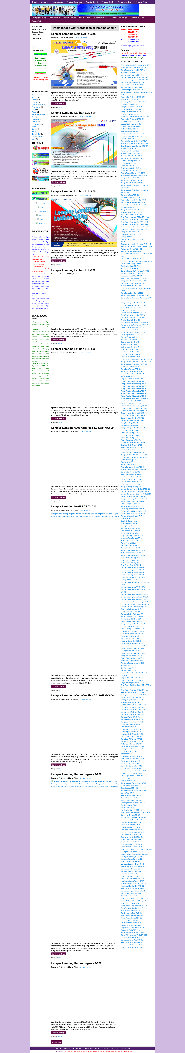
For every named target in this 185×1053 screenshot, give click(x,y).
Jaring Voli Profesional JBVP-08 (132, 183)
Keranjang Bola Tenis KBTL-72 (131, 212)
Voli (33, 139)
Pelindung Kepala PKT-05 (130, 335)
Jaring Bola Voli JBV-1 (128, 376)
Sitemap (97, 1048)
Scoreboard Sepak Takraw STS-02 (133, 891)
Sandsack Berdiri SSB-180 (130, 357)
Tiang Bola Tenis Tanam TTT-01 (132, 722)
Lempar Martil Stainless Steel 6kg (132, 707)
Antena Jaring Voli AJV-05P (130, 114)
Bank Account (88, 1048)
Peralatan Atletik (57, 2)
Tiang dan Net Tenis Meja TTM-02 (132, 746)
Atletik (60, 107)
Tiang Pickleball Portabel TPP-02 (132, 109)
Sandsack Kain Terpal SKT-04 (131, 447)
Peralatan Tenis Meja (137, 17)
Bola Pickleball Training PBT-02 (132, 136)
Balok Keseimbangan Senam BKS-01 (134, 790)
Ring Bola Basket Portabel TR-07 (132, 379)
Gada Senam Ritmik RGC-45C (132, 479)
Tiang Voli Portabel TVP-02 (130, 717)
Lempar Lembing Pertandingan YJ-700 (76, 963)
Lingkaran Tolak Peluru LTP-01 (131, 538)
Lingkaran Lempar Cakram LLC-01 (133, 683)
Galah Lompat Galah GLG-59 (131, 170)
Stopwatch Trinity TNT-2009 (130, 930)
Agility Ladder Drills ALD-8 (130, 636)
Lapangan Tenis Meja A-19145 (131, 857)
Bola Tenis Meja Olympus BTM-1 (132, 832)
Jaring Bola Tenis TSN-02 (130, 210)
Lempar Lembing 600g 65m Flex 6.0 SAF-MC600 (82, 427)
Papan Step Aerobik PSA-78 (131, 440)
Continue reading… (58, 103)
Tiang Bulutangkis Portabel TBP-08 (133, 428)
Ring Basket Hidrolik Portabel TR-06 (133, 200)
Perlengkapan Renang (39, 17)
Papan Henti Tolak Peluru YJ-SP (132, 680)
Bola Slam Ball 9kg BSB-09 (130, 349)
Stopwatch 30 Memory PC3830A (132, 928)
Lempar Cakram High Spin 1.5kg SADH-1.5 (136, 491)
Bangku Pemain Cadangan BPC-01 (133, 866)
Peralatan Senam (54, 17)
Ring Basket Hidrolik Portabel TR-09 (133, 205)
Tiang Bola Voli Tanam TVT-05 (131, 232)
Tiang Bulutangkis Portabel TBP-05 (133, 624)
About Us (58, 1048)
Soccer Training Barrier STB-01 (132, 910)
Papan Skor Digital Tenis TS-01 (132, 945)
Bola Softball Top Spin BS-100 (131, 847)
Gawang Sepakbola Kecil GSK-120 (133, 803)
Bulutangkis (36, 107)
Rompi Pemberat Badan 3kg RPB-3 (133, 381)
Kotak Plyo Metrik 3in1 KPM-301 (132, 153)
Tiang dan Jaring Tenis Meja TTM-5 (133, 614)
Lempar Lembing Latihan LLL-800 (73, 349)
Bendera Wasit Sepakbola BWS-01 (133, 756)
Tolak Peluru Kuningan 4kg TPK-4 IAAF (134, 224)
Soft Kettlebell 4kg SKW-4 (130, 347)
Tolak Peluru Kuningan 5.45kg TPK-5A (134, 690)
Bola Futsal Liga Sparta (129, 521)
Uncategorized (37, 136)
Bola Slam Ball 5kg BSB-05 (130, 433)
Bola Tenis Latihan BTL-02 (130, 268)
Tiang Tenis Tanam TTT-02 (130, 207)
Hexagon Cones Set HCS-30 (131, 641)
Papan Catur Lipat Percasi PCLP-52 (133, 278)
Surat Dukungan (77, 1048)
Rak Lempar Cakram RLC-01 (131, 732)
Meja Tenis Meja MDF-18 (129, 545)
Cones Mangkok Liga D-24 (130, 504)
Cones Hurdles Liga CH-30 (130, 815)
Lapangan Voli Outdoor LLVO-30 (132, 643)
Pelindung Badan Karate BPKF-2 (132, 509)
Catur (34, 109)
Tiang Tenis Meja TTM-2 (129, 423)
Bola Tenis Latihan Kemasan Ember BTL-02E (136, 261)
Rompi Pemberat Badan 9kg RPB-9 (133, 396)
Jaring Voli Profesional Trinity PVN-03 (134, 935)
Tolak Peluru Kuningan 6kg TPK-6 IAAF (134, 219)
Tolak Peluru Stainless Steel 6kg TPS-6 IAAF (136, 849)
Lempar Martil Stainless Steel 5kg (132, 712)
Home (34, 2)
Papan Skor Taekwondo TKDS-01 (132, 879)
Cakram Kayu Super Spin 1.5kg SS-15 (134, 408)
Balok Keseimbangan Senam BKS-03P (134, 146)
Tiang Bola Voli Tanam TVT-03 (131, 656)
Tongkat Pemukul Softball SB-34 (132, 839)
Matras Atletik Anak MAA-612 (131, 124)
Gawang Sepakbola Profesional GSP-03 (135, 65)
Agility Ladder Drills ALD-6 (130, 763)
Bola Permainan (37, 105)
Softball (34, 127)
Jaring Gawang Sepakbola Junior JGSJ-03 (136, 362)
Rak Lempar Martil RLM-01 (130, 724)
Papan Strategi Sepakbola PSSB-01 (133, 771)
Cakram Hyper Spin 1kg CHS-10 (132, 413)
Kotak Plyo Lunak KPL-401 (130, 148)
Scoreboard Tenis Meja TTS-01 (132, 940)
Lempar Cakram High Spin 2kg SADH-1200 (136, 489)
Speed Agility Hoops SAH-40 (131, 609)
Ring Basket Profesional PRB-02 (132, 119)
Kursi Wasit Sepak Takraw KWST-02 (133, 883)
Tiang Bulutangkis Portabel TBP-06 (133, 442)
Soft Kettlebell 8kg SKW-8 (130, 342)
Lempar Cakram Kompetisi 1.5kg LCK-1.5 (135, 604)
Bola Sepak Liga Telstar (129, 523)
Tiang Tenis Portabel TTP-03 (131, 369)
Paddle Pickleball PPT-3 (129, 131)
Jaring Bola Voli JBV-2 (128, 543)
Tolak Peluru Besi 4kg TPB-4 (131, 558)
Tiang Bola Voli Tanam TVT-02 (131, 739)
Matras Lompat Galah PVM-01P (132, 90)
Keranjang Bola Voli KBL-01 (130, 702)
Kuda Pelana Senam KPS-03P (131, 744)
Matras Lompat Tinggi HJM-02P (132, 87)
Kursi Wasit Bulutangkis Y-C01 (131, 156)
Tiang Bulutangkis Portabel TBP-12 (133, 332)
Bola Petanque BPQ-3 (128, 163)
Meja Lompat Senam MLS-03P (131, 736)
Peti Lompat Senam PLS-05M (131, 249)
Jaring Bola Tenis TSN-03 (130, 195)
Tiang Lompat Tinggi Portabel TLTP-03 (134, 499)
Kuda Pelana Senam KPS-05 (131, 553)
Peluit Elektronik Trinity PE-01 (131, 923)
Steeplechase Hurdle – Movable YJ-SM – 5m (136, 244)
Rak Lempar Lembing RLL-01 (131, 729)
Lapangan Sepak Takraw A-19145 (132, 859)
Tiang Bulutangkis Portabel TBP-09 (133, 315)
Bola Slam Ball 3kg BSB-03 (130, 438)
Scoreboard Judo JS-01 (129, 874)
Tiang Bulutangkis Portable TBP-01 (133, 70)
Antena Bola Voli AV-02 (129, 896)
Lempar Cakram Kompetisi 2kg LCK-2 (134, 602)
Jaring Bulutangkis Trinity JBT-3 (132, 487)
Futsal (34, 112)
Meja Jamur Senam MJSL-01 (131, 259)
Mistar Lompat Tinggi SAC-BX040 (132, 501)
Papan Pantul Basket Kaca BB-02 (132, 658)
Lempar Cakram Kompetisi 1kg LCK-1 (134, 607)
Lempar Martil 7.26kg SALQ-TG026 (133, 313)
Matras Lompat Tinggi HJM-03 (131, 871)
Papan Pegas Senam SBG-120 (132, 915)
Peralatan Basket (92, 2)
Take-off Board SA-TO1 (129, 518)
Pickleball (35, 119)
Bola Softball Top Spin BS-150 (131, 844)
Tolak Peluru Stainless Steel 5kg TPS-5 (134, 229)
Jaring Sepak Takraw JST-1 (130, 506)
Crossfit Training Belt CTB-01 (131, 626)
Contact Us (66, 1048)
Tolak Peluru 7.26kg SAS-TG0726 (132, 310)
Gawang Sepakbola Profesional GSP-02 (135, 271)
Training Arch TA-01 (128, 807)
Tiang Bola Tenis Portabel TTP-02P (133, 496)
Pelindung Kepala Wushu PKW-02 (133, 513)
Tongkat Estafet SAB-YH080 (131, 619)
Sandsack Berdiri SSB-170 (130, 827)
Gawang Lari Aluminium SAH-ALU (133, 577)
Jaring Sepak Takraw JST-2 (130, 548)
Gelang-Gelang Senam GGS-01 (132, 621)
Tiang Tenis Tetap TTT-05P (130, 121)
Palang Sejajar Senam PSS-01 (131, 795)
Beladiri (34, 102)
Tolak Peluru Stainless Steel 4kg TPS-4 (134, 901)
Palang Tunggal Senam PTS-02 (132, 526)
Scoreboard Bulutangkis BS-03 (131, 869)
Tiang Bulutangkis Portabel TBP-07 (133, 420)
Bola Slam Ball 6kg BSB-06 (130, 430)
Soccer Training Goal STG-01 (131, 768)
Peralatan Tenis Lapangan (119, 17)
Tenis (34, 131)
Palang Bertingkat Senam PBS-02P (133, 695)
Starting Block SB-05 (128, 781)
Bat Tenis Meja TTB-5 (128, 665)
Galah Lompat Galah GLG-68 (131, 166)
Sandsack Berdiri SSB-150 (130, 825)
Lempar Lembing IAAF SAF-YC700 (73, 506)
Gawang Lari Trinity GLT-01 (130, 484)
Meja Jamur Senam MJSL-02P (132, 85)
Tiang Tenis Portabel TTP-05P (131, 107)
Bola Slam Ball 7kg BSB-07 (130, 354)
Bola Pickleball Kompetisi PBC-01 (132, 134)
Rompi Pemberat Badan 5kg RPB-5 (133, 386)
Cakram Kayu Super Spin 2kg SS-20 (134, 406)
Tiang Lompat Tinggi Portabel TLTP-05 (134, 906)
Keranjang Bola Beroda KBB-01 (132, 734)
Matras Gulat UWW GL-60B (130, 528)
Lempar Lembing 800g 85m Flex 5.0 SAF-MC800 (82, 695)
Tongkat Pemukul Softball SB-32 (132, 842)
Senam (34, 122)
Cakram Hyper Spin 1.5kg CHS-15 (133, 415)
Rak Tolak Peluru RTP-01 (130, 727)
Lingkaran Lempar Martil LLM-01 (132, 535)
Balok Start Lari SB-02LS (129, 788)
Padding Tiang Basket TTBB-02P (132, 234)
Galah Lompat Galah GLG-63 (131, 168)
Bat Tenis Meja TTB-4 (128, 668)
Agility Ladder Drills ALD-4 (130, 638)
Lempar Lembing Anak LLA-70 (131, 161)
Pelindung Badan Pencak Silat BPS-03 (134, 295)
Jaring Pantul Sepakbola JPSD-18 (133, 555)
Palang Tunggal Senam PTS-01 (132, 749)
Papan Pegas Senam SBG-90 (131, 918)
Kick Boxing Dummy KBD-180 (131, 810)
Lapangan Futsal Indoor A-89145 (132, 852)
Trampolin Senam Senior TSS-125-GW (134, 322)
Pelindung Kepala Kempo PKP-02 (132, 516)
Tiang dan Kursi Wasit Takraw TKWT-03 (134, 325)
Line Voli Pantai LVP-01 (129, 751)
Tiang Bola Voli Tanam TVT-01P (132, 741)
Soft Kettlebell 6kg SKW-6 (130, 344)
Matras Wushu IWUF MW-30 (131, 834)
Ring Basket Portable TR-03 (130, 678)
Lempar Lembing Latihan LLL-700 (73, 270)
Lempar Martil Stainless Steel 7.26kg (133, 705)
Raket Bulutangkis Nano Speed (132, 616)
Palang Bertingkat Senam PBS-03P (133, 467)
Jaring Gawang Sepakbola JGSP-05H (134, 364)
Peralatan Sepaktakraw (101, 17)
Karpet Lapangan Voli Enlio (130, 861)
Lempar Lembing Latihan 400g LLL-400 (134, 80)
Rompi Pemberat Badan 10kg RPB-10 (134, 398)
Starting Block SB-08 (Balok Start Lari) (134, 143)
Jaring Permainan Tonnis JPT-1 (132, 371)
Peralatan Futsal (141, 2)
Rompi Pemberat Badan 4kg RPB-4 (133, 384)
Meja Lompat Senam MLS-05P (131, 75)
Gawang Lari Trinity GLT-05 (130, 472)
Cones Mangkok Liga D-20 (130, 611)
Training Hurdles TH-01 (129, 805)
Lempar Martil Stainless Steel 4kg (132, 714)
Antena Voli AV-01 (127, 754)
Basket (34, 100)
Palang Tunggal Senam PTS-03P (132, 692)
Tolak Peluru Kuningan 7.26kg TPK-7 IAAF (135, 217)
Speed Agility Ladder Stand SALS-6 (133, 776)
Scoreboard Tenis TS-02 (129, 540)
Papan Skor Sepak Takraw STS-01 (133, 888)
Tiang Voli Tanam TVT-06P (130, 178)
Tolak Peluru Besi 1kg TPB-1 (131, 565)
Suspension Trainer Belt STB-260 (132, 634)
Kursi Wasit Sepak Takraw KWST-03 (133, 881)
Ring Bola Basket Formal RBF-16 (132, 82)
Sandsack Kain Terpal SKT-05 (131, 445)
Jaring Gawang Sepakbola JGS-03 (133, 932)
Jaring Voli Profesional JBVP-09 (132, 180)
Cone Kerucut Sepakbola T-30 (131, 920)
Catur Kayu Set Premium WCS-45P (133, 102)
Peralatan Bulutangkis (74, 2)
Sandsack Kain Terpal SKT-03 (131, 450)
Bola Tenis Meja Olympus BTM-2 (132, 830)
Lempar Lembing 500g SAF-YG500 (73, 33)
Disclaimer (105, 1048)
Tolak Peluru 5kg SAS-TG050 (131, 308)
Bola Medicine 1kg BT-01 (129, 72)
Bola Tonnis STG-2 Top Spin (130, 531)
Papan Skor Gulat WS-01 (130, 876)
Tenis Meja (36, 134)
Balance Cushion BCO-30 (130, 339)
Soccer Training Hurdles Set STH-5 (133, 817)
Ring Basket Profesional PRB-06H (133, 97)
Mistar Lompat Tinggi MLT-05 (131, 264)
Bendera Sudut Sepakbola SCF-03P (133, 631)
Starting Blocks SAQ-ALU (130, 580)
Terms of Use (126, 1048)
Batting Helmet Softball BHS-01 (132, 837)
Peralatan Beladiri (108, 2)
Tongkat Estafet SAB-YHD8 (130, 320)
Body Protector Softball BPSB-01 (132, 759)
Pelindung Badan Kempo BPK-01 (132, 663)
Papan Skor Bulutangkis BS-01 (131, 947)
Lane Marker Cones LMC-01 (131, 822)
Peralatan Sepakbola (69, 17)
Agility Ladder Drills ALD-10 (130, 761)
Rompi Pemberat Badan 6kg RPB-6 (133, 388)
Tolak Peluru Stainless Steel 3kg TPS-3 (134, 898)
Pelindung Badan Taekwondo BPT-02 (134, 511)
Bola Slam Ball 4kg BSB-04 (130, 435)
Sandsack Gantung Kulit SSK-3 (132, 401)
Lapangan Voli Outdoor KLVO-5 (132, 651)
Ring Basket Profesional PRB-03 (132, 374)
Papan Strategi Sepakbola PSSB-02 (133, 629)
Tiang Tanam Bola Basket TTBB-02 (133, 293)
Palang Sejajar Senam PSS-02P (132, 700)
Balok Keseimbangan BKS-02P (132, 719)
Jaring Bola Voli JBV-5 (128, 464)
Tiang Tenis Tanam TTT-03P (130, 197)
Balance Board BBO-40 (129, 337)
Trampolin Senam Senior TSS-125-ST (134, 141)
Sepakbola (35, 124)
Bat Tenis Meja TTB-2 (128, 670)
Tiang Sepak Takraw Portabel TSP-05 (134, 281)
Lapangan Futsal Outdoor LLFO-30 (133, 646)
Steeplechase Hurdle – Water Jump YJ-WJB (136, 246)
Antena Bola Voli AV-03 (129, 798)
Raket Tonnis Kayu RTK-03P (131, 403)
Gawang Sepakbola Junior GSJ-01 (133, 327)
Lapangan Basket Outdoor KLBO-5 (133, 653)
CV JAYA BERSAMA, (58, 1051)
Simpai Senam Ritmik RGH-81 (131, 482)
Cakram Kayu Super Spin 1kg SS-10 (134, 411)
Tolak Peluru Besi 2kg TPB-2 (131, 563)
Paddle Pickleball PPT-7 (129, 129)
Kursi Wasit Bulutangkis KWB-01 (132, 286)
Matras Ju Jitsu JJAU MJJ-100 (132, 273)
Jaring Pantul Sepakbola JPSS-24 (133, 550)
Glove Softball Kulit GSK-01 (130, 533)
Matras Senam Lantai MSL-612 (132, 158)
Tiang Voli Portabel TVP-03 (130, 366)
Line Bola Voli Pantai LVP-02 (131, 126)
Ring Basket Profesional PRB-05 (132, 283)
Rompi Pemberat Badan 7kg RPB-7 (133, 391)
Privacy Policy (115, 1048)
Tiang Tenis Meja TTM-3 (129, 425)
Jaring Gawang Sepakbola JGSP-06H (134, 455)
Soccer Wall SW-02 (127, 793)
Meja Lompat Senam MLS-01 (131, 800)
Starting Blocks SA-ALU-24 (130, 99)
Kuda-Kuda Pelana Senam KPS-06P (133, 469)
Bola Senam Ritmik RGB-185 (131, 477)
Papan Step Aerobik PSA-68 (131, 474)
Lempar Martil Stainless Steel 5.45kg (133, 710)
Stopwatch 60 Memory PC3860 (132, 925)
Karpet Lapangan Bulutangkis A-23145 (134, 854)
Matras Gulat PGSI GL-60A (130, 937)
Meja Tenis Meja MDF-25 (129, 330)
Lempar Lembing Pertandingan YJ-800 (134, 599)
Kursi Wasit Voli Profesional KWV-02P (134, 175)
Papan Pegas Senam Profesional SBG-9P (135, 812)
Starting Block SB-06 (128, 462)
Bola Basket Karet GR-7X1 (130, 266)
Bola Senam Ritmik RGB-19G (131, 214)
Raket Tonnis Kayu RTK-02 (130, 460)
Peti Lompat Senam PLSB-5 (131, 151)
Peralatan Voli (36, 21)
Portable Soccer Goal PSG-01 (131, 773)
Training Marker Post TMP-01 (131, 913)
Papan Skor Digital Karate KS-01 (132, 942)
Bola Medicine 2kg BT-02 (129, 104)
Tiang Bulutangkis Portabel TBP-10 (133, 303)
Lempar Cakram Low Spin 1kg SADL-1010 (136, 494)
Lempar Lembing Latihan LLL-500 (73, 112)
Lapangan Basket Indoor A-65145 (132, 864)
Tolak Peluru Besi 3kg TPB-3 (131, 560)
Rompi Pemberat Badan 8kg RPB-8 (133, 393)
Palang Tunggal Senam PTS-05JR (133, 173)
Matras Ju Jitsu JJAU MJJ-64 (131, 276)
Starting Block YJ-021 (128, 237)
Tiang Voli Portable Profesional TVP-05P (135, 117)
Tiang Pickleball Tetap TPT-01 (131, 112)
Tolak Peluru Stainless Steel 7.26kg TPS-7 (135, 227)
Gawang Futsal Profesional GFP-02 (133, 67)
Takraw (34, 129)
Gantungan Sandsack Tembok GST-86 (134, 457)
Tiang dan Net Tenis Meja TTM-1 (132, 785)
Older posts (57, 1042)
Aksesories (36, 95)
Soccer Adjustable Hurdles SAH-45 (133, 820)
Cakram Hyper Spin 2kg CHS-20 (132, 418)
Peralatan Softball (84, 17)
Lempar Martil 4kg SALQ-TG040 (132, 317)
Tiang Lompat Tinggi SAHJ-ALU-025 (133, 697)
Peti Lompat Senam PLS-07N (131, 251)
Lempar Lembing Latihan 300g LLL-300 (134, 77)
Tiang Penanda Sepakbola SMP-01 (133, 908)
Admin (71, 37)
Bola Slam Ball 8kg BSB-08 (130, 352)
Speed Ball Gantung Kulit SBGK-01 (133, 766)
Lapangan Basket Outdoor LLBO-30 (133, 648)
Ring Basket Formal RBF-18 (131, 893)
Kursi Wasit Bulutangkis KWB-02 (132, 886)
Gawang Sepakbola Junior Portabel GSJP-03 (136, 359)
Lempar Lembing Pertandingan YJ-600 (76, 774)
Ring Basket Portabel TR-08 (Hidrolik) (134, 202)
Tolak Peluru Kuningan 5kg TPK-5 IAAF (134, 222)
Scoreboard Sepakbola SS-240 (131, 660)
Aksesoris (44, 2)
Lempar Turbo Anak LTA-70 (130, 139)
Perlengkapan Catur (125, 2)
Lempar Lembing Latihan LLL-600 (73, 191)
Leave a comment (81, 37)
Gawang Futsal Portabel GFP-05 (132, 452)
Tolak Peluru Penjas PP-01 (130, 903)
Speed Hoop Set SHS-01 (129, 778)
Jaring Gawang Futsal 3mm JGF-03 (133, 783)
